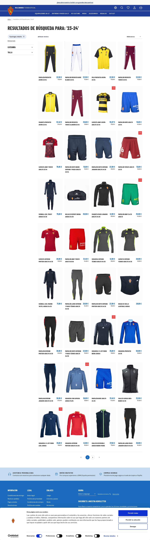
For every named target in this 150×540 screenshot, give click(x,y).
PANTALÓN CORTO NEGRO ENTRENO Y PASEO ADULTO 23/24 (73, 169)
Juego (49, 495)
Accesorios (93, 13)
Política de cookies (33, 505)
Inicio (9, 19)
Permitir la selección (133, 520)
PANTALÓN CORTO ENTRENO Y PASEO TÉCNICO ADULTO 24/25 (73, 353)
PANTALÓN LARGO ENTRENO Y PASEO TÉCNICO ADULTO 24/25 (73, 306)
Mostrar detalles (109, 536)
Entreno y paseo (52, 499)
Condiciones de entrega (16, 495)
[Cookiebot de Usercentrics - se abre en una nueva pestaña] (13, 536)
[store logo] (10, 11)
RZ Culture (75, 13)
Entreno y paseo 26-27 (60, 13)
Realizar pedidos (13, 499)
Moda (84, 13)
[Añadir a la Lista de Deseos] (40, 43)
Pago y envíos (12, 502)
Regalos (103, 13)
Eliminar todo (11, 41)
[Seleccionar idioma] (115, 7)
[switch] (59, 536)
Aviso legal (31, 495)
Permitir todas (133, 513)
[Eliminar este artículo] (24, 37)
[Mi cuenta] (134, 7)
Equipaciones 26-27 (42, 13)
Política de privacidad (34, 499)
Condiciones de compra (35, 502)
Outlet (112, 13)
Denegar (133, 526)
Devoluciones (12, 505)
